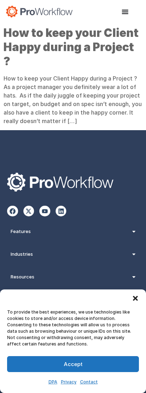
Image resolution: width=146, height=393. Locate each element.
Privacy (69, 381)
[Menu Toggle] (125, 11)
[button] (135, 298)
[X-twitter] (28, 211)
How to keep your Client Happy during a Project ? (71, 47)
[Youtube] (44, 211)
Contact (89, 381)
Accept (73, 364)
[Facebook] (12, 211)
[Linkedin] (61, 211)
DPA (53, 381)
